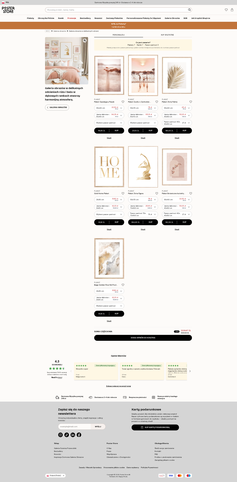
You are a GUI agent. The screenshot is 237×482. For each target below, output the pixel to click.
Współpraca (112, 454)
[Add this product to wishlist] (123, 102)
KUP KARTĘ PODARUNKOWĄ (157, 427)
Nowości (57, 454)
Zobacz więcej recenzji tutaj (118, 386)
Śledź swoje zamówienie (164, 448)
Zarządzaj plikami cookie (165, 460)
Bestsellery (58, 451)
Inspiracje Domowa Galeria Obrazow (69, 457)
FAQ (156, 454)
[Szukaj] (189, 9)
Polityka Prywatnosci (149, 467)
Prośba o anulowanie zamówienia (168, 457)
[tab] (226, 10)
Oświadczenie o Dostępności (118, 457)
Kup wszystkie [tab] (167, 35)
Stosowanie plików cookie (114, 467)
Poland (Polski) (55, 475)
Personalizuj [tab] (119, 35)
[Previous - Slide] (71, 371)
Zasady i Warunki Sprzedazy (90, 467)
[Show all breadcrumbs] (47, 31)
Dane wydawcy (133, 467)
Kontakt (158, 451)
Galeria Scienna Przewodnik (65, 448)
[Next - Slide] (190, 371)
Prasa (109, 451)
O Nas (109, 448)
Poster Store (124, 474)
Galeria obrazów (59, 31)
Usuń (109, 138)
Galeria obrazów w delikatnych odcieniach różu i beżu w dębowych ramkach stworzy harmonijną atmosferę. (84, 31)
